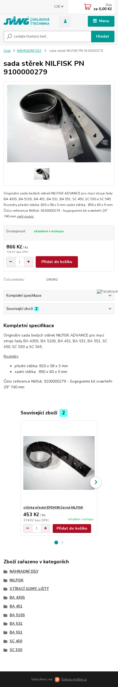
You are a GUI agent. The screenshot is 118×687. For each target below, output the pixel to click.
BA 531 (16, 623)
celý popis (25, 216)
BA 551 (16, 632)
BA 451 (16, 606)
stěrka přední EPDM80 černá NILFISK (53, 507)
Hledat (102, 36)
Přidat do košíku (56, 261)
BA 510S (17, 615)
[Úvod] (27, 21)
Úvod (7, 51)
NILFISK (17, 580)
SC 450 (16, 641)
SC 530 (16, 650)
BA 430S (17, 597)
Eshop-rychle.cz (74, 679)
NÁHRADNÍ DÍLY (29, 51)
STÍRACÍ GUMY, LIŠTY (29, 588)
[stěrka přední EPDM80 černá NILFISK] (59, 463)
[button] (56, 542)
